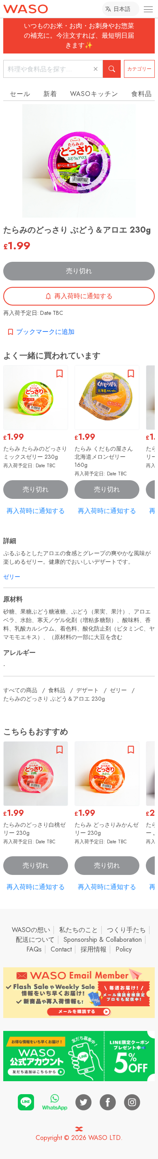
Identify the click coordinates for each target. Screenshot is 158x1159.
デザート (87, 690)
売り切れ (79, 271)
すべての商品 (20, 690)
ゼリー (11, 577)
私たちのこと (78, 929)
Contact (61, 949)
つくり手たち (126, 929)
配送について (35, 939)
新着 (50, 93)
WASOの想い (31, 929)
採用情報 (94, 949)
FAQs (34, 949)
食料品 (56, 690)
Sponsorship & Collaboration (103, 939)
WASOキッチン (94, 93)
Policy (123, 949)
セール (20, 93)
